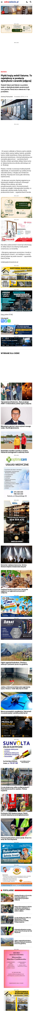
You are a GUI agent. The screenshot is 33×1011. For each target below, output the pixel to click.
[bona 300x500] (16, 522)
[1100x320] (16, 341)
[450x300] (16, 301)
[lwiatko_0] (16, 876)
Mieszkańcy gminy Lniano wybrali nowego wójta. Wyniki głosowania (16, 427)
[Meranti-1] (16, 231)
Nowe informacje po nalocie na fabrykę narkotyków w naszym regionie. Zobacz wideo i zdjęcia (23, 909)
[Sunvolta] (16, 752)
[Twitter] (5, 320)
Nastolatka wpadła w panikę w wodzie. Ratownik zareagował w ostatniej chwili (15, 451)
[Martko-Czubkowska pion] (16, 969)
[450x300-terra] (16, 207)
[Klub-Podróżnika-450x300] (16, 606)
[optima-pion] (16, 477)
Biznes (4, 72)
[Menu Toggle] (2, 2)
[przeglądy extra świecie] (16, 726)
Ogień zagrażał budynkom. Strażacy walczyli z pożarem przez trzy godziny (14, 663)
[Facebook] (2, 320)
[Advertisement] (16, 55)
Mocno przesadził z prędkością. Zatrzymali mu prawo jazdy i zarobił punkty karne (16, 712)
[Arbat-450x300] (16, 629)
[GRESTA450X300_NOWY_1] (16, 277)
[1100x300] (16, 28)
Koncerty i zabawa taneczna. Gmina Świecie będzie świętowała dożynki (13, 565)
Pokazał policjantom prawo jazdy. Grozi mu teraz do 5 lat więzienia (16, 838)
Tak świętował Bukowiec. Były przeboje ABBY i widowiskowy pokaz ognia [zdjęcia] (16, 402)
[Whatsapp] (9, 320)
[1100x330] (16, 330)
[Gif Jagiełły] (16, 10)
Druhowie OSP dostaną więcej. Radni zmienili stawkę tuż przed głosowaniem (15, 814)
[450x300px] (16, 853)
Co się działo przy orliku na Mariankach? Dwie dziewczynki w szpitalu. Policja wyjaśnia (15, 788)
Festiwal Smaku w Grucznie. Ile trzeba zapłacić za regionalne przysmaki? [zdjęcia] (14, 591)
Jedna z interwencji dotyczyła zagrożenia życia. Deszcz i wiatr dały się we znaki (15, 688)
